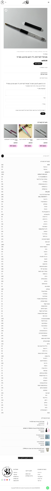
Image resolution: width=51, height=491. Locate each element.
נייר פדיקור (44, 351)
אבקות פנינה (44, 325)
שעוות (48, 412)
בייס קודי (45, 167)
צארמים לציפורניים (43, 333)
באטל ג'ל (45, 181)
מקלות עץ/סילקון (43, 373)
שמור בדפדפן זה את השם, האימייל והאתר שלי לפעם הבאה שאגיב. (29, 110)
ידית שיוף (45, 348)
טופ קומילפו (44, 189)
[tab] (44, 74)
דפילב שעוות (16, 480)
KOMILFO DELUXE (42, 174)
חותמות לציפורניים (46, 239)
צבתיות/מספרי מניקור (42, 385)
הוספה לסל (38, 63)
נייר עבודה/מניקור (43, 375)
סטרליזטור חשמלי (43, 311)
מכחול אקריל (44, 291)
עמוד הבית (45, 51)
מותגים (45, 261)
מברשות (45, 370)
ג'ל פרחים (45, 219)
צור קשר (39, 480)
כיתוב (46, 254)
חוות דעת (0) (44, 74)
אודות (39, 474)
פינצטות (45, 380)
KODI (48, 164)
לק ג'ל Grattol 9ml (43, 229)
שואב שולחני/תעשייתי (42, 313)
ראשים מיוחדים (44, 410)
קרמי (46, 407)
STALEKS (47, 191)
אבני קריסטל (44, 320)
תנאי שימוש (28, 474)
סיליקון (45, 402)
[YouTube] (7, 480)
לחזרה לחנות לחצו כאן (25, 458)
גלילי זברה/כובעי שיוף (42, 346)
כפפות (45, 365)
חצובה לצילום (44, 308)
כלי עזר (45, 363)
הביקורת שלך (41, 88)
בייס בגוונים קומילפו (43, 184)
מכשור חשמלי (47, 304)
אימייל (43, 104)
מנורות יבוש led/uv (45, 338)
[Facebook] (9, 480)
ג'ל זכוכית (45, 216)
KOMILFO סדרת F (42, 176)
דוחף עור (45, 358)
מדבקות (48, 244)
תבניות (45, 209)
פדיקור (48, 343)
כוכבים (45, 251)
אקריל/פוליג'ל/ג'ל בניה (45, 194)
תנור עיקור (45, 316)
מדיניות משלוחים (29, 476)
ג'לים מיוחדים (47, 214)
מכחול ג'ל (45, 293)
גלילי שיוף (45, 397)
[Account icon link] (1, 42)
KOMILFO (47, 172)
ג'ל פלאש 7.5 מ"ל (46, 211)
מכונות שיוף (47, 286)
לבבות (45, 259)
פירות (46, 276)
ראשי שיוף (47, 393)
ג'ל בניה (45, 199)
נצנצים (45, 231)
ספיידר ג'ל (44, 234)
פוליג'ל (45, 206)
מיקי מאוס (45, 264)
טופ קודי (45, 169)
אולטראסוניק (44, 306)
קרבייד (45, 405)
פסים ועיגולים (44, 278)
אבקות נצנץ (44, 323)
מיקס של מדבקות (43, 266)
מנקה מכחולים (44, 301)
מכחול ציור (44, 296)
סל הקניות (40, 478)
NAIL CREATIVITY (42, 196)
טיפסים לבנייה (44, 201)
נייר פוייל (45, 328)
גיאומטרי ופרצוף (43, 246)
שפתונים (45, 390)
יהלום (46, 400)
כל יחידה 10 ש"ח (43, 256)
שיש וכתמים (44, 283)
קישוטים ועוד (44, 335)
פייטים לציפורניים (43, 330)
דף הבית (39, 472)
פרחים (45, 281)
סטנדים (45, 378)
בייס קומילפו (44, 186)
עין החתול (45, 236)
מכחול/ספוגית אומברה (42, 298)
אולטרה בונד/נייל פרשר (42, 179)
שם (44, 97)
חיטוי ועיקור (47, 242)
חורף (46, 249)
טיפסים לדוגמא (43, 360)
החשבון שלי (40, 476)
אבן (46, 395)
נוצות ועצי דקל (44, 269)
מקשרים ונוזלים (46, 341)
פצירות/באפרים (43, 383)
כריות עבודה (44, 368)
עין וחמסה (45, 273)
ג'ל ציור (45, 221)
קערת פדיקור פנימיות (42, 353)
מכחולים (45, 204)
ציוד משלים (47, 356)
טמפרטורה (44, 226)
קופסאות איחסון (43, 387)
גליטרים (45, 224)
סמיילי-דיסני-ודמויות (42, 271)
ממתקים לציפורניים (46, 318)
